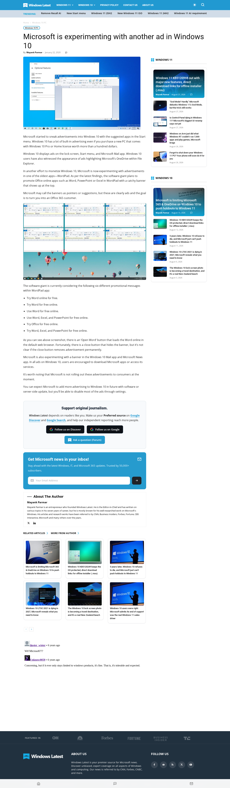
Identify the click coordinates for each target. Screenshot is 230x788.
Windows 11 (63, 5)
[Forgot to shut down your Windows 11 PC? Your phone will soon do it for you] (160, 157)
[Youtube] (190, 764)
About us (148, 5)
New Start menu (76, 13)
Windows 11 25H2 (101, 13)
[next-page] (31, 629)
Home (26, 22)
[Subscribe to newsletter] (191, 783)
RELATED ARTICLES (34, 533)
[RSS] (172, 764)
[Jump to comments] (115, 783)
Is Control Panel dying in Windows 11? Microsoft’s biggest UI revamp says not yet (186, 120)
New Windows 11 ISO (130, 13)
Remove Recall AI (51, 13)
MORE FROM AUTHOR (63, 533)
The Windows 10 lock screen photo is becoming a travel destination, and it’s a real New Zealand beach (84, 611)
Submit (136, 481)
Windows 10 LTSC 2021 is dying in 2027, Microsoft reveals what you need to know (42, 611)
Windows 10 (85, 5)
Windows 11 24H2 (158, 13)
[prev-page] (26, 629)
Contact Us (130, 5)
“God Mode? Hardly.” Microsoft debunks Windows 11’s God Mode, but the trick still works (186, 104)
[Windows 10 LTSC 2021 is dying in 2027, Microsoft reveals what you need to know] (43, 594)
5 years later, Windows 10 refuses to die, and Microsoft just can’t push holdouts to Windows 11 (126, 570)
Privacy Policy (109, 5)
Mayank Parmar (34, 52)
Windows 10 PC (31, 28)
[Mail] (163, 764)
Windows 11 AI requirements (191, 13)
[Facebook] (154, 764)
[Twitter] (30, 523)
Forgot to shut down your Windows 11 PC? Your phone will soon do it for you (187, 155)
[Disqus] (84, 681)
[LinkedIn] (36, 523)
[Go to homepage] (38, 783)
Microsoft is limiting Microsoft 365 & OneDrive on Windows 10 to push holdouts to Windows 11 (42, 570)
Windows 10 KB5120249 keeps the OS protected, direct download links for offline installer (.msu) (84, 570)
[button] (203, 5)
